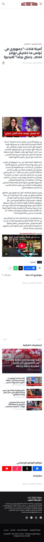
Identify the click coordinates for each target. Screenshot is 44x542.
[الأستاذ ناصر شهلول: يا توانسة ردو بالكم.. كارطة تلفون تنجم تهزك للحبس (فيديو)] (34, 381)
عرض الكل (7, 275)
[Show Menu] (40, 4)
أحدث (38, 339)
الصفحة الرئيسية (37, 44)
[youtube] (6, 468)
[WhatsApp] (15, 268)
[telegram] (31, 518)
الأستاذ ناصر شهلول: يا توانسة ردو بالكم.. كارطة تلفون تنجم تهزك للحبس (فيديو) (15, 380)
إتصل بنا (12, 530)
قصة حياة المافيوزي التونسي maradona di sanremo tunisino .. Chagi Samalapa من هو (15, 404)
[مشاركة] (4, 63)
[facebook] (37, 468)
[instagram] (27, 518)
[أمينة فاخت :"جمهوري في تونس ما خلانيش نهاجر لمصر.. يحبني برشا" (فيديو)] (22, 136)
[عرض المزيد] (10, 268)
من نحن (6, 530)
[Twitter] (20, 268)
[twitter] (27, 468)
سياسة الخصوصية (35, 530)
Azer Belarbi (26, 535)
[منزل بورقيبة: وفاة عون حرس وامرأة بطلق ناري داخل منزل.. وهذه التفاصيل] (34, 393)
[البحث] (3, 4)
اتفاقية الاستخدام (22, 530)
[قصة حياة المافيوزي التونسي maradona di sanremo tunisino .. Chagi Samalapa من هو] (34, 405)
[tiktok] (17, 468)
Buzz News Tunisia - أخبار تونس (14, 533)
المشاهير (27, 44)
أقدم (5, 339)
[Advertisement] (22, 23)
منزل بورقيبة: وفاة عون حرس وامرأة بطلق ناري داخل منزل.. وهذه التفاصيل (13, 392)
